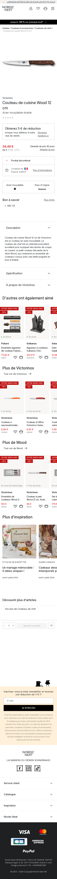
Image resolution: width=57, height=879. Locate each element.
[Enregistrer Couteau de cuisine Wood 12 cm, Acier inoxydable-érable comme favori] (51, 626)
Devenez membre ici (43, 134)
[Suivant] (51, 64)
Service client (11, 782)
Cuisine (5, 28)
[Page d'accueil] (8, 8)
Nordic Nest (10, 816)
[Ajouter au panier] (21, 357)
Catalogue (10, 794)
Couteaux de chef (43, 28)
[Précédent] (5, 64)
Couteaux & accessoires (22, 28)
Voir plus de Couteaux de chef (20, 609)
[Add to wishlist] (15, 357)
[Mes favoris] (38, 8)
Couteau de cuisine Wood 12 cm (17, 31)
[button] (7, 118)
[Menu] (52, 8)
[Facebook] (19, 767)
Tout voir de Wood (13, 448)
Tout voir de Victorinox (15, 374)
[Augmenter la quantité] (13, 626)
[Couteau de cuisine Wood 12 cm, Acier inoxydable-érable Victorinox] (28, 63)
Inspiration (10, 805)
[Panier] (45, 8)
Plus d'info (49, 200)
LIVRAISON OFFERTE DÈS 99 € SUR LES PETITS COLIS (31, 2)
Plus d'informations (42, 170)
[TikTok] (37, 767)
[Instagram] (28, 767)
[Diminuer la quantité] (4, 626)
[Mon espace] (31, 8)
